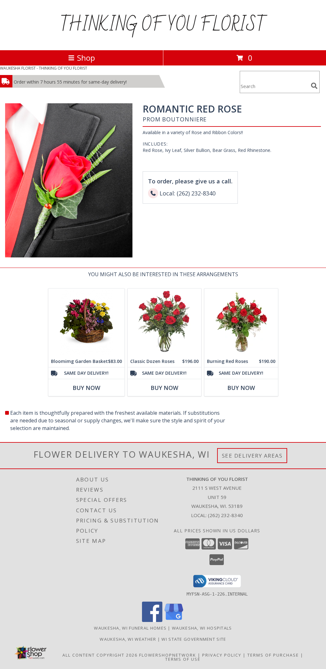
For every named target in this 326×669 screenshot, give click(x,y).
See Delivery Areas (252, 455)
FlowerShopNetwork (167, 655)
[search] (314, 85)
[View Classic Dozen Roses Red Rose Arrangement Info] (164, 322)
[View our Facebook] (152, 620)
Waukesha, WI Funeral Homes (130, 628)
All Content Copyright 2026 (100, 655)
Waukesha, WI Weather (128, 639)
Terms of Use (183, 659)
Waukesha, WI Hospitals (202, 628)
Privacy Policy (221, 655)
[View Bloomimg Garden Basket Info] (86, 322)
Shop (86, 57)
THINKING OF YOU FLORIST (163, 25)
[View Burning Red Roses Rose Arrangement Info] (241, 322)
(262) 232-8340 (225, 515)
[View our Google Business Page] (174, 620)
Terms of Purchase (273, 655)
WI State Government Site (193, 639)
